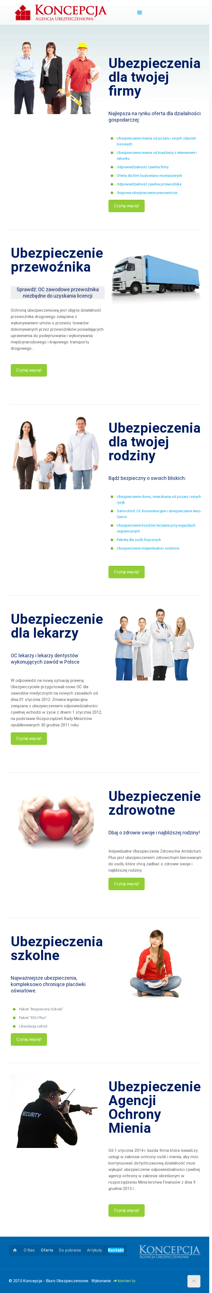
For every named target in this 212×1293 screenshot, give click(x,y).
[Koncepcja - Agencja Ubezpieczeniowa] (60, 12)
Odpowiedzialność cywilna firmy (142, 167)
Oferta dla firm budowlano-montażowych (149, 176)
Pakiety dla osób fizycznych (139, 540)
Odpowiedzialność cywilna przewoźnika (149, 184)
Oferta (47, 1250)
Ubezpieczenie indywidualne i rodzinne (148, 548)
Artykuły (94, 1250)
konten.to (127, 1280)
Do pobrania (70, 1250)
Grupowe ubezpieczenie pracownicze (147, 193)
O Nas (29, 1250)
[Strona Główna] (15, 1250)
